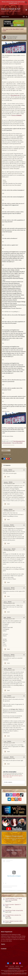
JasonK (5, 668)
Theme (6, 966)
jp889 (5, 617)
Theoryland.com (15, 95)
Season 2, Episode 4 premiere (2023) (13, 921)
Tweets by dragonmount (7, 946)
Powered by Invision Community (14, 968)
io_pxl (5, 696)
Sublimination (7, 654)
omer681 (5, 470)
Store (12, 852)
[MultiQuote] (5, 477)
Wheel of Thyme (7, 549)
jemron (5, 602)
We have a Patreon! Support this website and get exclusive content (13, 2)
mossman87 (6, 757)
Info (16, 852)
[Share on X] (2, 459)
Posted (9, 471)
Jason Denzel (13, 37)
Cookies (21, 966)
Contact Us (17, 966)
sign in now (9, 774)
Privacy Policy (11, 966)
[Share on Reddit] (6, 459)
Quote (8, 476)
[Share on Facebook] (4, 459)
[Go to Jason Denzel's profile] (4, 37)
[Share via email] (11, 459)
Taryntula (6, 482)
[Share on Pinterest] (9, 459)
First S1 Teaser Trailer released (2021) (14, 910)
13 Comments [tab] (6, 465)
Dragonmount (5, 890)
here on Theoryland (17, 442)
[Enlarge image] (14, 418)
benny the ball (7, 588)
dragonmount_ (13, 890)
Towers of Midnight (17, 115)
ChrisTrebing (6, 525)
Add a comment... (8, 782)
